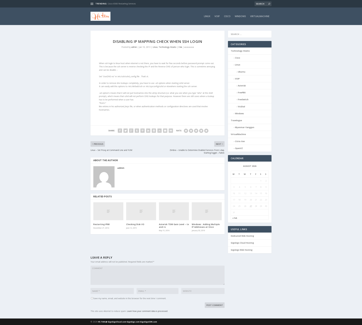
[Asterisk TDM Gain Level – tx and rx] (174, 211)
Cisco (227, 16)
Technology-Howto (167, 47)
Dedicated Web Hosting (242, 236)
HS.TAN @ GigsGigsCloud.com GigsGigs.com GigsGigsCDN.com (127, 321)
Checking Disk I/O (135, 224)
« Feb (234, 218)
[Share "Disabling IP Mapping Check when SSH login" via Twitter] (125, 130)
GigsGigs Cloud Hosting (242, 242)
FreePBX (242, 92)
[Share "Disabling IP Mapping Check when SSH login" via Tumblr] (137, 130)
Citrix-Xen (240, 141)
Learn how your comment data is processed (147, 311)
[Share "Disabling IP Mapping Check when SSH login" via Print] (171, 130)
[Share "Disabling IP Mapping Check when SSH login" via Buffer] (154, 130)
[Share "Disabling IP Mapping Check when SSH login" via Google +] (131, 130)
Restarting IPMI (101, 224)
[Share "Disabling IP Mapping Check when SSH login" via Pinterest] (142, 130)
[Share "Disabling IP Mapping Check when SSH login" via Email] (165, 130)
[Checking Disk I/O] (141, 211)
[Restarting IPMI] (108, 211)
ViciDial (241, 106)
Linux (207, 16)
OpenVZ (239, 148)
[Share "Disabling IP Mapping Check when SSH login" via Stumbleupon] (159, 130)
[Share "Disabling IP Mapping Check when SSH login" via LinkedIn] (148, 130)
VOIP (217, 16)
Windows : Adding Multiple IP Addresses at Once (206, 225)
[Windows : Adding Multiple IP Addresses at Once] (207, 211)
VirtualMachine (259, 16)
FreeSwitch (243, 99)
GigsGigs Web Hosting (241, 250)
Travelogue (236, 120)
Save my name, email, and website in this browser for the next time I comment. (129, 298)
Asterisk (242, 85)
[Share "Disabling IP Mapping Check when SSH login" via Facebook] (120, 130)
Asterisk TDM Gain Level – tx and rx (174, 225)
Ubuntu (241, 71)
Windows (240, 16)
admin (134, 47)
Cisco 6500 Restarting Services (122, 3)
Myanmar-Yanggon (244, 127)
